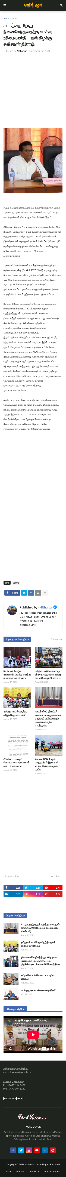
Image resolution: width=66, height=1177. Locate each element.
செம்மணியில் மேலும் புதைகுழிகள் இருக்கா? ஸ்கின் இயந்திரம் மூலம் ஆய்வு (46, 764)
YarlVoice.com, (32, 1164)
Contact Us (33, 1171)
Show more (56, 639)
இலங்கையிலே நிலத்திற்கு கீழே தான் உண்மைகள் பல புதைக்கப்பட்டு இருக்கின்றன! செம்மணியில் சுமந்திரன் (40, 961)
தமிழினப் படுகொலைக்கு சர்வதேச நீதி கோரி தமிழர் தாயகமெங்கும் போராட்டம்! (48, 674)
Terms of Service (51, 1171)
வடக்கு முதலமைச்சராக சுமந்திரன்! (38, 990)
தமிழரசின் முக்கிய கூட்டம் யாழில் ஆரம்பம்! (37, 977)
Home (6, 18)
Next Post (56, 876)
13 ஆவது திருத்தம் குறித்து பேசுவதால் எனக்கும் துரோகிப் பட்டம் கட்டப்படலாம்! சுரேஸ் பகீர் (40, 928)
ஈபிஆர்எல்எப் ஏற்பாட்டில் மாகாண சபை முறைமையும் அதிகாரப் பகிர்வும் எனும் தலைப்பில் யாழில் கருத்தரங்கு (48, 718)
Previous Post (12, 876)
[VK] (31, 593)
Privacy (20, 1171)
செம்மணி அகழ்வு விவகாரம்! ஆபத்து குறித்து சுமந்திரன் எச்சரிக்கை (17, 674)
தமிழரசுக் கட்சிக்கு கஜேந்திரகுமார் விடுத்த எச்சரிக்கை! (38, 944)
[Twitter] (24, 593)
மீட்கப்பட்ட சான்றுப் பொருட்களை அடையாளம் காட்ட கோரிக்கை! (16, 762)
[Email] (38, 593)
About (9, 1171)
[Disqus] (33, 824)
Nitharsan (46, 607)
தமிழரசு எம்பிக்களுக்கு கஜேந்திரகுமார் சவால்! (15, 713)
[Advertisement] (33, 90)
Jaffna (14, 18)
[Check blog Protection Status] (13, 1099)
